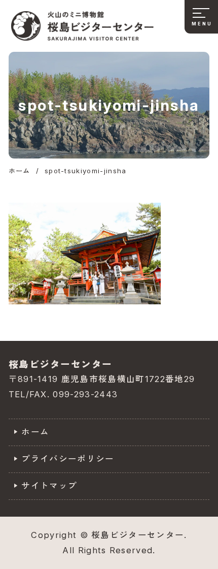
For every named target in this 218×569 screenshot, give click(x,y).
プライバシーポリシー (67, 459)
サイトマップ (49, 486)
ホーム (35, 432)
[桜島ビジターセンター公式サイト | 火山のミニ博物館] (82, 26)
